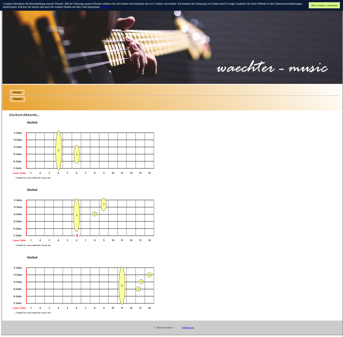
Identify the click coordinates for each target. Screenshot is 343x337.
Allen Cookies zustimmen (324, 5)
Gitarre (17, 98)
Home (17, 92)
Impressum (106, 6)
